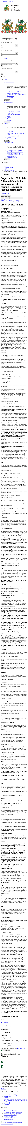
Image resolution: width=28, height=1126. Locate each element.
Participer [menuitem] (6, 123)
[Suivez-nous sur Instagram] (1, 1060)
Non (24, 1048)
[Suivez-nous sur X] (1, 1064)
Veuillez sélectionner (5, 196)
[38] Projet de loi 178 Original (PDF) (10, 201)
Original (3, 199)
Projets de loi (7, 168)
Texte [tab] (2, 198)
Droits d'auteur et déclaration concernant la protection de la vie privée (12, 1123)
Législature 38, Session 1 (10, 170)
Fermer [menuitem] (6, 100)
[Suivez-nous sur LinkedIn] (2, 1067)
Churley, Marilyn (5, 193)
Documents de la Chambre (10, 1110)
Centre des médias (8, 1116)
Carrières (6, 1097)
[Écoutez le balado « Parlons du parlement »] (1, 1069)
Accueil (6, 166)
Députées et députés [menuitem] (9, 82)
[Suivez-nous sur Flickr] (1, 1071)
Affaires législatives (8, 167)
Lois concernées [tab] (18, 198)
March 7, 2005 (4, 1022)
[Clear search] (16, 45)
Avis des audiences (8, 1119)
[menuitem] (15, 91)
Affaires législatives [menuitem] (8, 102)
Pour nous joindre (8, 1096)
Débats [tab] (11, 198)
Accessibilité (7, 1103)
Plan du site (3, 1089)
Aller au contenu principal (7, 1)
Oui (20, 1048)
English (5, 58)
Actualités (6, 1104)
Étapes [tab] (6, 198)
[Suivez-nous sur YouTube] (2, 1073)
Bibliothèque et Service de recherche (13, 1112)
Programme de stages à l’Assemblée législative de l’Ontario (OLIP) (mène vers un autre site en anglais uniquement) (15, 1100)
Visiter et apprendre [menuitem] (8, 142)
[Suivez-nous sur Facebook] (2, 1063)
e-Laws (15, 1043)
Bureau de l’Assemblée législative (12, 1095)
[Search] (2, 47)
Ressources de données (9, 1117)
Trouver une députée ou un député (12, 1113)
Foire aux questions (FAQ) (10, 1115)
